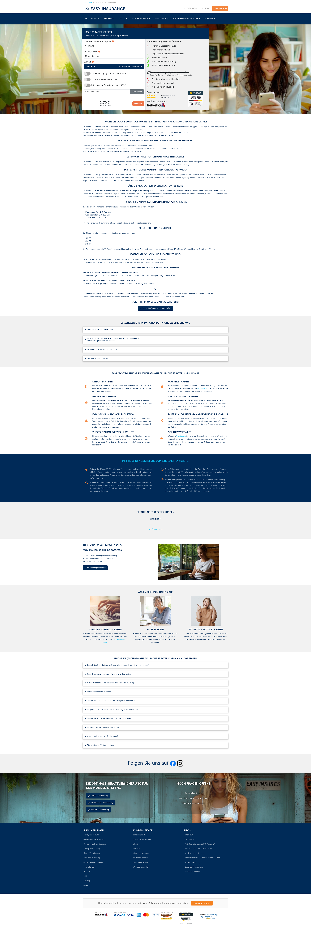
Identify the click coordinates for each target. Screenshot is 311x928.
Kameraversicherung (92, 858)
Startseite (88, 2)
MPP (85, 876)
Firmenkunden (89, 867)
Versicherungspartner (142, 839)
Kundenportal (139, 835)
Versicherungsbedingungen (195, 853)
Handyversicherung (91, 835)
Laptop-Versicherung (92, 849)
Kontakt (137, 849)
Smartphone (181, 436)
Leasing (87, 881)
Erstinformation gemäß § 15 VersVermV (200, 844)
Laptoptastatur (203, 388)
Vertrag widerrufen (141, 867)
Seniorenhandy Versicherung (95, 844)
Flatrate (87, 872)
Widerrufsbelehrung (192, 862)
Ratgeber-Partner (141, 858)
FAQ (136, 844)
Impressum (189, 835)
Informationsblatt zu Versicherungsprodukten (202, 858)
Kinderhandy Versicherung (94, 839)
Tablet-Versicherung (92, 853)
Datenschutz (190, 839)
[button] (155, 329)
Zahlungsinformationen (194, 867)
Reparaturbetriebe (141, 862)
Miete (86, 885)
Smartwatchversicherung (93, 862)
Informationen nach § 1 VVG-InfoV (198, 849)
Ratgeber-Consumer (142, 853)
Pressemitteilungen (192, 872)
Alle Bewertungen (155, 529)
